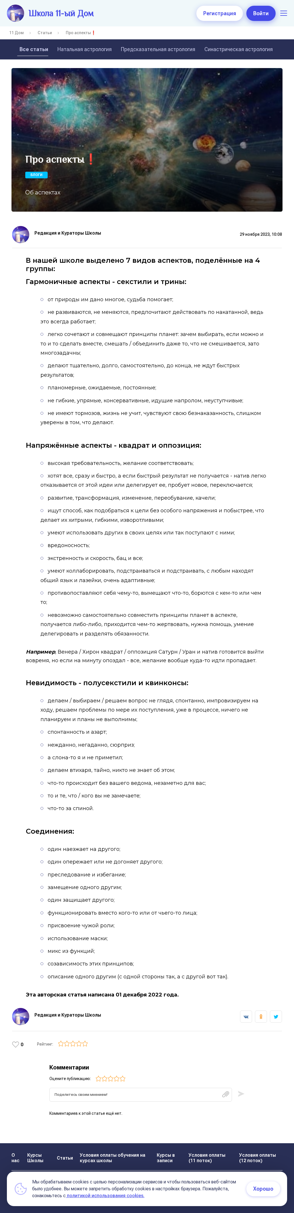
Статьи (45, 32)
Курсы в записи (166, 1157)
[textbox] (140, 1094)
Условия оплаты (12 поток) (257, 1157)
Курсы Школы (35, 1157)
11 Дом (16, 32)
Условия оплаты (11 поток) (207, 1157)
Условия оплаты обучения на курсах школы (112, 1157)
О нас (15, 1157)
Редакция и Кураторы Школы (67, 233)
